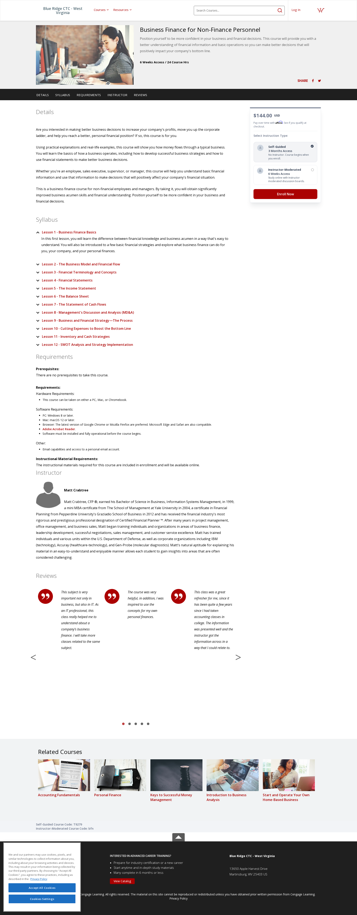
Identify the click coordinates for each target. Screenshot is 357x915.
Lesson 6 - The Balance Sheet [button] (65, 296)
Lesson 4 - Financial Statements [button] (67, 280)
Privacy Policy (178, 898)
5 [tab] (148, 724)
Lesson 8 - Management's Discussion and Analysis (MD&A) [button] (88, 312)
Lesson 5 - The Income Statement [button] (69, 288)
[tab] (132, 232)
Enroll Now (285, 194)
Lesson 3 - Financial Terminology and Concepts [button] (79, 272)
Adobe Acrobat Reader (59, 429)
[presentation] (101, 9)
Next (238, 657)
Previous (33, 657)
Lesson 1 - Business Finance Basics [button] (69, 232)
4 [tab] (142, 724)
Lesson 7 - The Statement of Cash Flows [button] (74, 304)
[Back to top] (178, 836)
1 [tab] (123, 724)
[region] (42, 877)
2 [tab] (129, 724)
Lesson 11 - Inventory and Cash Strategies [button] (76, 336)
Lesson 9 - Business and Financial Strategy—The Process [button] (87, 320)
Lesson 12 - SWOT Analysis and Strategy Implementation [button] (87, 344)
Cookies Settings (42, 899)
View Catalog (122, 881)
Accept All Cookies (42, 888)
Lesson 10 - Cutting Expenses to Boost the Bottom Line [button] (86, 328)
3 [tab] (136, 724)
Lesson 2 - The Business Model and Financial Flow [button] (81, 264)
